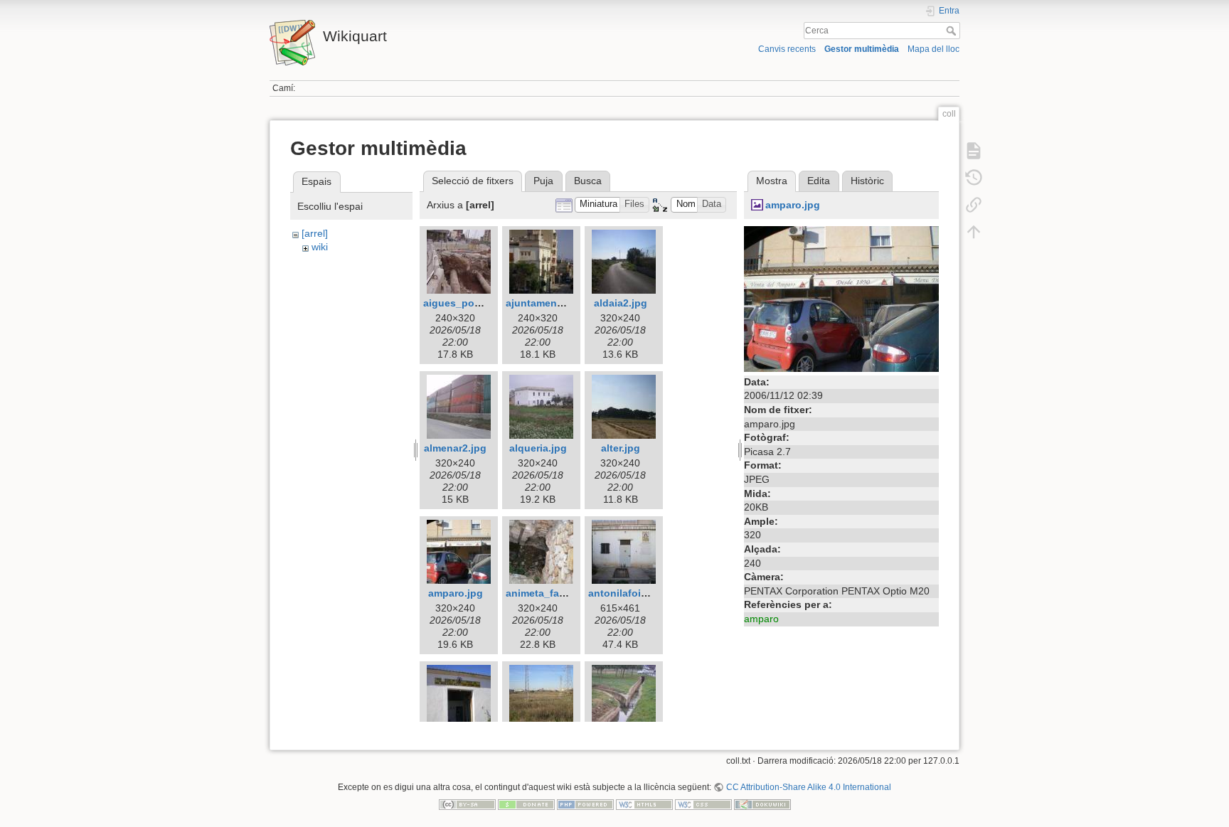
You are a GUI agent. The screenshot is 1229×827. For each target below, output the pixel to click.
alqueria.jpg (538, 448)
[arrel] (315, 233)
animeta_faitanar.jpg (555, 593)
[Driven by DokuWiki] (762, 804)
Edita (818, 180)
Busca (588, 180)
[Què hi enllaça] (973, 204)
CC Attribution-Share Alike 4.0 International (808, 787)
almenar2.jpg (455, 448)
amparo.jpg (455, 593)
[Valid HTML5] (644, 804)
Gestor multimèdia (861, 49)
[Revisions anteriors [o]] (973, 177)
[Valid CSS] (703, 804)
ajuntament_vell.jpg (554, 303)
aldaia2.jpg (620, 303)
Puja (543, 180)
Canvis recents (787, 49)
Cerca (952, 31)
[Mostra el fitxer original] (841, 298)
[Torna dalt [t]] (973, 231)
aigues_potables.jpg (473, 303)
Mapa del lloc (933, 49)
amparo (761, 618)
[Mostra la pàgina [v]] (973, 150)
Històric (867, 180)
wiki (320, 246)
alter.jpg (620, 448)
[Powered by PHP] (585, 804)
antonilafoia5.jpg (629, 593)
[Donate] (526, 804)
